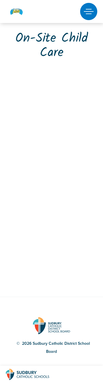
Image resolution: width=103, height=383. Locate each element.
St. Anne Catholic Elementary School (26, 12)
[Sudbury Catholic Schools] (33, 374)
